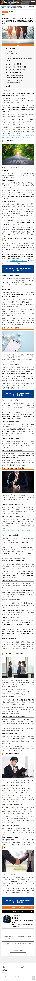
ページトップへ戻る (33, 978)
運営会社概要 (22, 969)
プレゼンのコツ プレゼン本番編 (16, 67)
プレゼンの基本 (10, 49)
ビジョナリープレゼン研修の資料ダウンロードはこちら (18, 269)
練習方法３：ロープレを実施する (14, 80)
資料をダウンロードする (18, 908)
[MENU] (33, 1)
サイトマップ (22, 966)
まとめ (8, 86)
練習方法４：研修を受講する (13, 82)
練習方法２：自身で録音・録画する (15, 78)
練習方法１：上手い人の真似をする (15, 75)
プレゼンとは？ (10, 51)
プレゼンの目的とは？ (12, 53)
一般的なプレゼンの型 (12, 56)
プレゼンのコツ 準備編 (13, 64)
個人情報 (21, 967)
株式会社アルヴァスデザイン (18, 261)
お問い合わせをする (18, 911)
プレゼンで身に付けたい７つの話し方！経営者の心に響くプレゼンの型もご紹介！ (17, 944)
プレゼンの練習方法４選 (13, 73)
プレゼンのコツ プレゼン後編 (15, 70)
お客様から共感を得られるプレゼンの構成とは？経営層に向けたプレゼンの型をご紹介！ (18, 937)
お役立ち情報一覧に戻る (18, 950)
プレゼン (5, 14)
